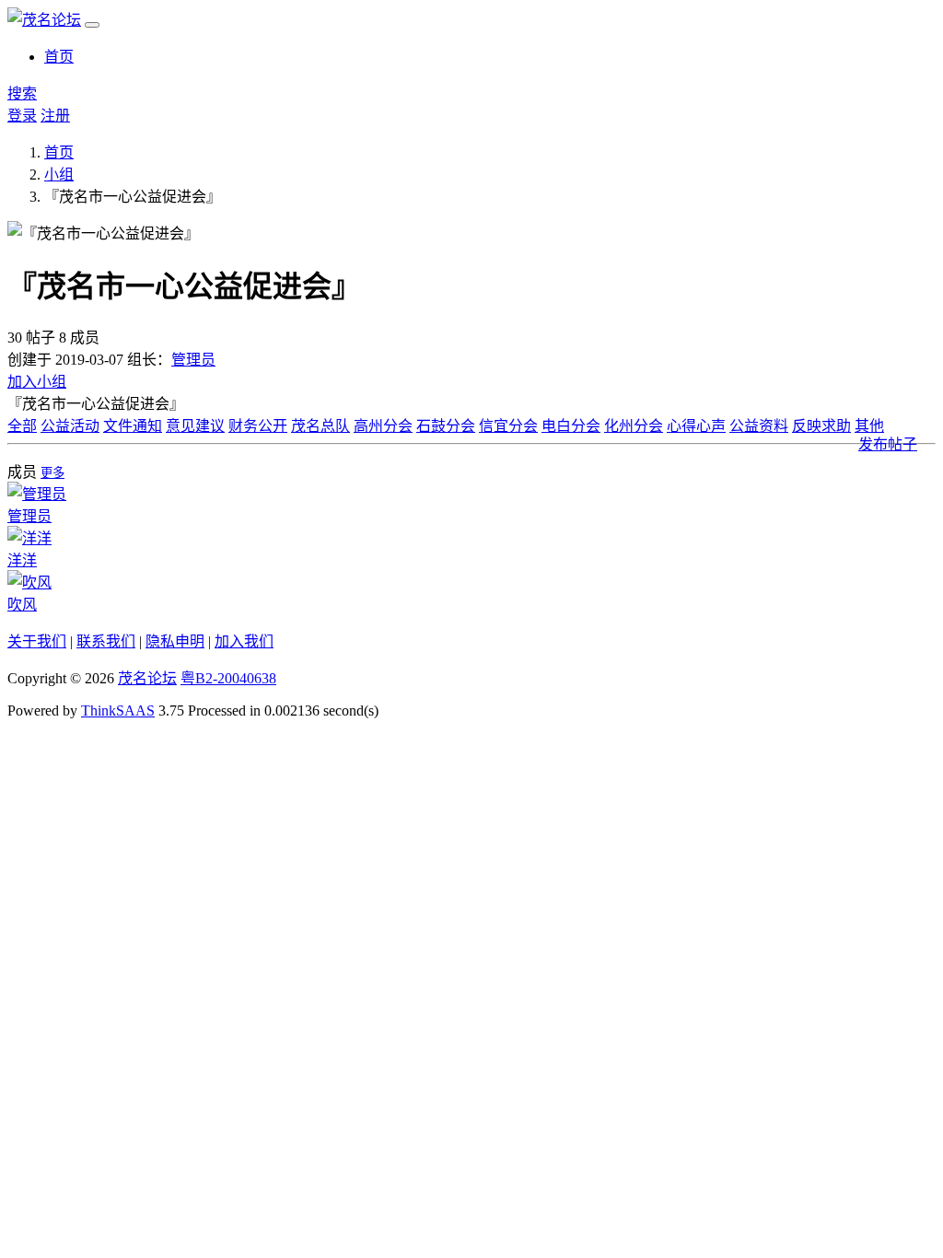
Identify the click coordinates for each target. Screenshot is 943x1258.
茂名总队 (320, 426)
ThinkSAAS (118, 710)
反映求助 (821, 426)
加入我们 (244, 641)
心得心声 (696, 426)
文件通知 (132, 426)
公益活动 (70, 426)
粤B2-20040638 (228, 678)
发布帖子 (887, 444)
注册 (55, 115)
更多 (52, 473)
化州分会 (633, 426)
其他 (869, 426)
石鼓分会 (445, 426)
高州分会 (383, 426)
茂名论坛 (147, 678)
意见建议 (195, 426)
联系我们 (105, 641)
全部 (22, 426)
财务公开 (257, 426)
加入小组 (36, 382)
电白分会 (570, 426)
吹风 (22, 604)
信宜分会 (508, 426)
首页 (59, 56)
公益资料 (758, 426)
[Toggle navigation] (92, 25)
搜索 (22, 93)
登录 (22, 115)
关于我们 (36, 641)
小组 (59, 174)
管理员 (193, 359)
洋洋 (22, 560)
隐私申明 (175, 641)
